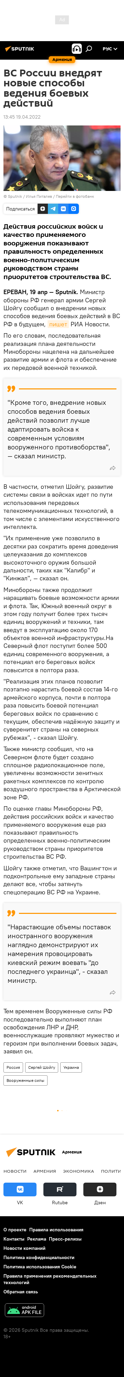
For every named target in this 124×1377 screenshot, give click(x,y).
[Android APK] (24, 1311)
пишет (58, 324)
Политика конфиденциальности (38, 1257)
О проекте (15, 1230)
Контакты (13, 1239)
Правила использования (56, 1230)
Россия (13, 1067)
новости (15, 1171)
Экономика (78, 1171)
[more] (113, 468)
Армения (44, 1171)
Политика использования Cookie (39, 1267)
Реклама (36, 1239)
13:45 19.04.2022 (22, 117)
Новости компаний (24, 1248)
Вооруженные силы (25, 1080)
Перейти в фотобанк (75, 196)
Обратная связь (20, 1292)
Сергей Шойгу (41, 1067)
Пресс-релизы (65, 1239)
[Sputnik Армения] (20, 51)
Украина (71, 1067)
